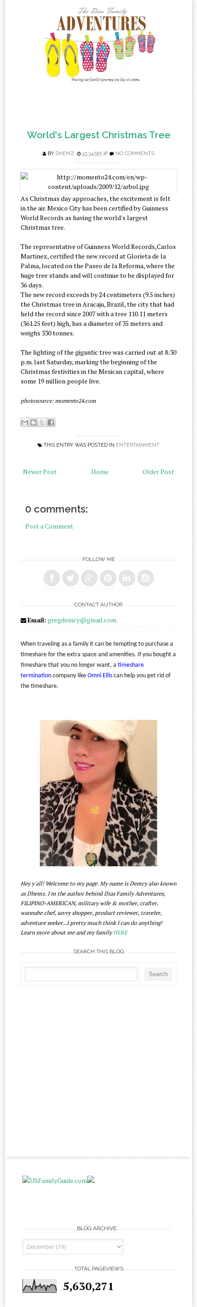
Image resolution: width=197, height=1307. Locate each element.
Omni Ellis (100, 675)
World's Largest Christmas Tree (98, 134)
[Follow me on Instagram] (145, 578)
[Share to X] (42, 422)
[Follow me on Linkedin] (127, 578)
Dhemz (64, 154)
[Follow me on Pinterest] (108, 578)
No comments (134, 154)
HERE (120, 932)
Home (100, 471)
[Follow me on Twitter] (70, 578)
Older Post (158, 471)
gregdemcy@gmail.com (82, 620)
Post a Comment (49, 526)
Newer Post (40, 471)
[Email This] (24, 422)
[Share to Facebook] (50, 422)
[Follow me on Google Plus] (89, 578)
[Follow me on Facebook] (52, 578)
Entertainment (137, 445)
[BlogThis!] (33, 422)
